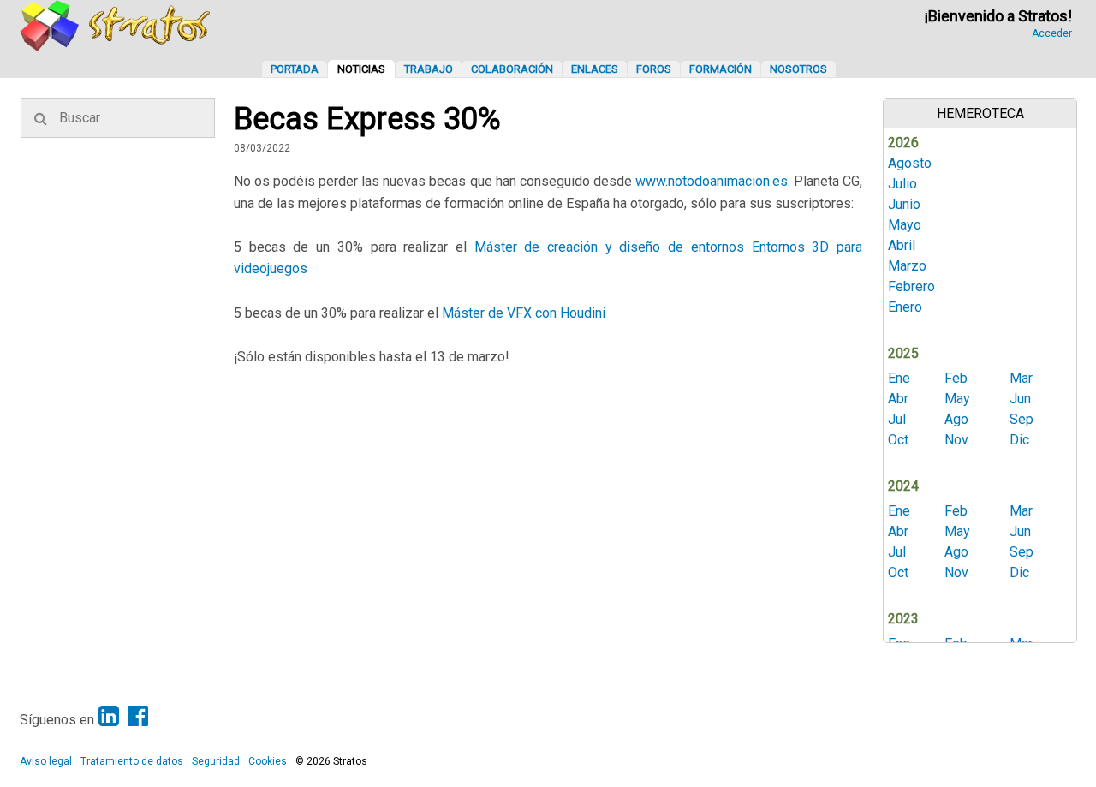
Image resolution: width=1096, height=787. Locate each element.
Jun (1020, 399)
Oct (898, 440)
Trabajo (428, 69)
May (957, 399)
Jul (897, 419)
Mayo (904, 225)
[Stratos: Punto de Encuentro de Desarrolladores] (115, 47)
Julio (902, 184)
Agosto (910, 163)
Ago (956, 419)
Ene (899, 378)
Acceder (1052, 33)
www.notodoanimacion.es (711, 181)
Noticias (361, 69)
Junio (904, 204)
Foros (653, 69)
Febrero (911, 286)
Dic (1019, 440)
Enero (905, 307)
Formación (720, 69)
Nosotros (798, 69)
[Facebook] (137, 716)
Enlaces (594, 69)
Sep (1021, 419)
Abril (901, 245)
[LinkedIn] (108, 716)
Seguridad (216, 761)
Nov (956, 440)
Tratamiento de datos (131, 761)
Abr (898, 399)
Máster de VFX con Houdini (523, 313)
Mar (1021, 378)
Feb (956, 378)
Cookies (267, 761)
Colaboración (512, 69)
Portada (295, 69)
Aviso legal (46, 761)
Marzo (907, 266)
